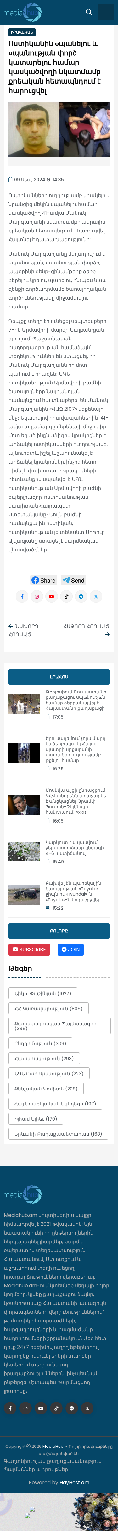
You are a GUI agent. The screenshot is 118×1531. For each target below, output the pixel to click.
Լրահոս (59, 677)
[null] (43, 580)
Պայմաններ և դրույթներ (36, 1469)
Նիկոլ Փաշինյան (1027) (42, 993)
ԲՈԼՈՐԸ (59, 931)
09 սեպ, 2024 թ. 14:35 (39, 179)
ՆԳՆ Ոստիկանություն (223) (49, 1073)
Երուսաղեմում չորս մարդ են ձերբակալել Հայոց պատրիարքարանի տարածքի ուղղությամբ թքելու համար (75, 749)
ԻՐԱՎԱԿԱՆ (22, 32)
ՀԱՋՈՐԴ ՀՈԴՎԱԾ (86, 626)
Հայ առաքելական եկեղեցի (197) (55, 1103)
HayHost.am (74, 1482)
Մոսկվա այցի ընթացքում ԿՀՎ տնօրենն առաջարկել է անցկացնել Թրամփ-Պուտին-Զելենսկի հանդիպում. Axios (77, 801)
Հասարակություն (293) (44, 1058)
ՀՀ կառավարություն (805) (48, 1008)
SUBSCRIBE (32, 949)
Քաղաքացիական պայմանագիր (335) (55, 1026)
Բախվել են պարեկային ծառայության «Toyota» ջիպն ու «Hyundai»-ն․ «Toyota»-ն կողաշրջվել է (74, 891)
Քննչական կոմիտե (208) (46, 1088)
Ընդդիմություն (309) (40, 1043)
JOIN (73, 949)
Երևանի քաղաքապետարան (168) (58, 1134)
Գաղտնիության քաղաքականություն (53, 1461)
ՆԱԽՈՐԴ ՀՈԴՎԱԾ (23, 630)
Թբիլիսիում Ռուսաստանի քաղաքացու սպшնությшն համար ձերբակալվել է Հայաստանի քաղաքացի (76, 700)
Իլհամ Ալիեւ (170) (35, 1119)
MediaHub (53, 1446)
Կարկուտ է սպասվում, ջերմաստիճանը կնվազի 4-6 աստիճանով (75, 847)
